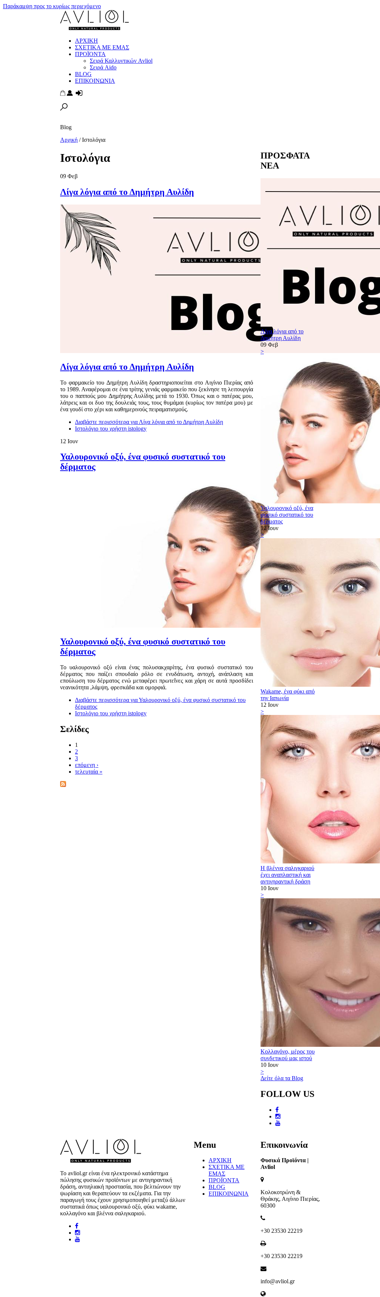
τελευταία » (88, 771)
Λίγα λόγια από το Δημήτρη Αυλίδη (127, 192)
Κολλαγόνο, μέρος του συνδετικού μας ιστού (288, 1054)
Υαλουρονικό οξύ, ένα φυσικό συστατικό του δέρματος (287, 515)
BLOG (83, 74)
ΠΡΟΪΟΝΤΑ (90, 54)
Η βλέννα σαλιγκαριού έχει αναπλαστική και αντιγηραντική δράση (287, 875)
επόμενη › (86, 765)
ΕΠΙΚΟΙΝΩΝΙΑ (95, 81)
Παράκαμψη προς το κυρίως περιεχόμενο (52, 6)
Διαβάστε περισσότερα (149, 422)
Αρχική (69, 140)
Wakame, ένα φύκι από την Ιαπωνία (288, 694)
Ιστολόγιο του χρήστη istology (111, 428)
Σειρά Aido (103, 67)
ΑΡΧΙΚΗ (86, 40)
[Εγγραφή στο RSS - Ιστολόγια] (63, 785)
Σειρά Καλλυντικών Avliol (121, 61)
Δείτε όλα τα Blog (282, 1078)
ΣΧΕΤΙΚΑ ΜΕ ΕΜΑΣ (102, 47)
